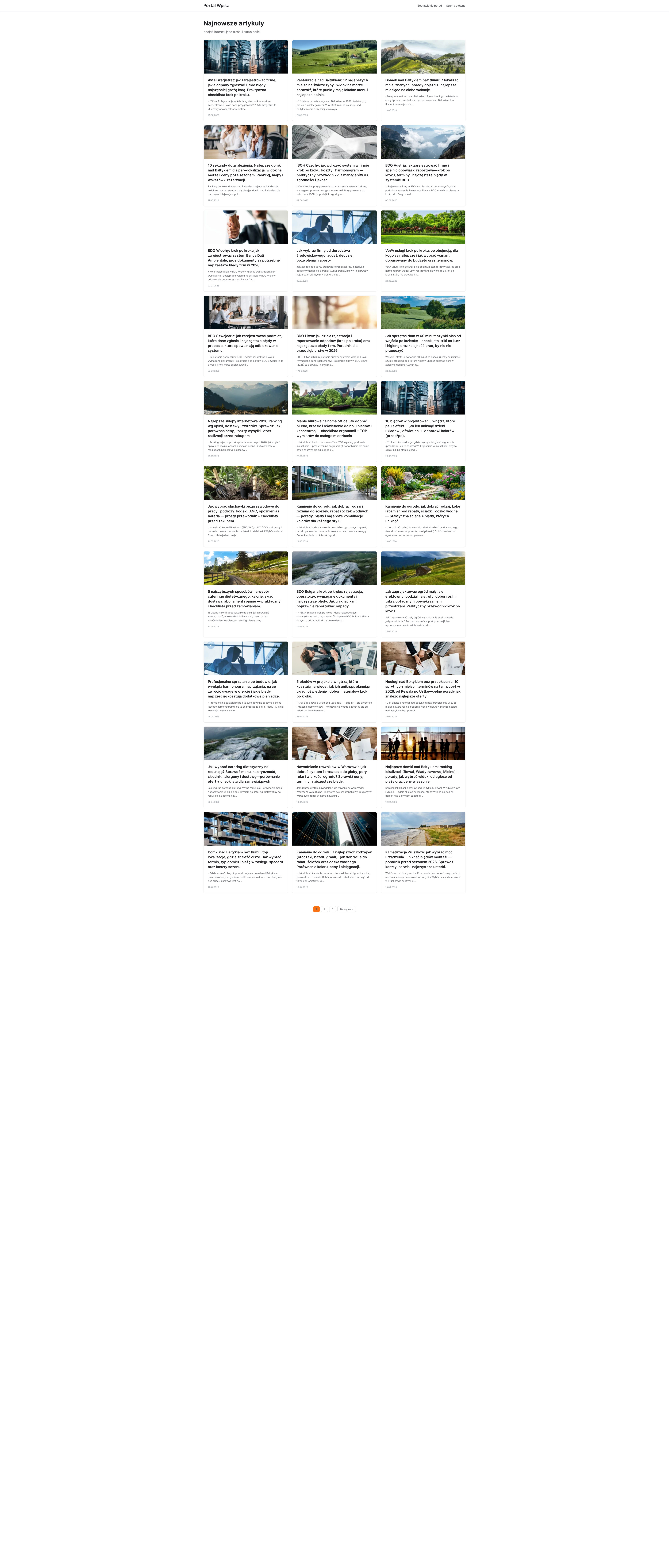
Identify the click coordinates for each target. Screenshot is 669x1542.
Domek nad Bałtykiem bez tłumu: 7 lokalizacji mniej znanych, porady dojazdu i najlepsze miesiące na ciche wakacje (422, 85)
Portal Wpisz (216, 5)
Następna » (346, 909)
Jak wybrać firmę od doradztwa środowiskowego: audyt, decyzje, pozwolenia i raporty (325, 255)
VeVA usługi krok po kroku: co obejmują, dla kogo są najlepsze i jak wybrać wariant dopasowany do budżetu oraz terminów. (421, 255)
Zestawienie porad (429, 5)
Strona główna (456, 5)
